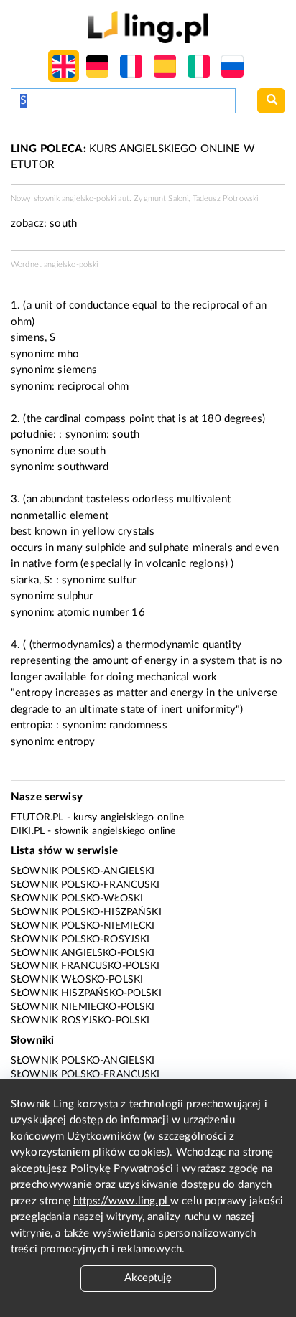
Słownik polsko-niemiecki (83, 926)
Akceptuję (148, 1278)
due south (81, 451)
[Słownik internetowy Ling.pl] (148, 27)
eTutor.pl (37, 817)
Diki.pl (28, 831)
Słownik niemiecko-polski (83, 1007)
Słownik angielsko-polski (83, 953)
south (63, 223)
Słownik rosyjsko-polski (80, 1021)
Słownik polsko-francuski (85, 885)
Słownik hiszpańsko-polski (86, 993)
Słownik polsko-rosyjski (80, 939)
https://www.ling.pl (121, 1201)
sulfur (122, 580)
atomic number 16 (100, 612)
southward (82, 466)
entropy (76, 741)
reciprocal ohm (93, 386)
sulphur (75, 596)
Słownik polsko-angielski (83, 871)
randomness (138, 725)
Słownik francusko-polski (85, 966)
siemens (77, 370)
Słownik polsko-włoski (77, 899)
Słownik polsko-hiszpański (86, 912)
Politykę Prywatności (121, 1168)
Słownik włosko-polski (77, 980)
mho (67, 354)
